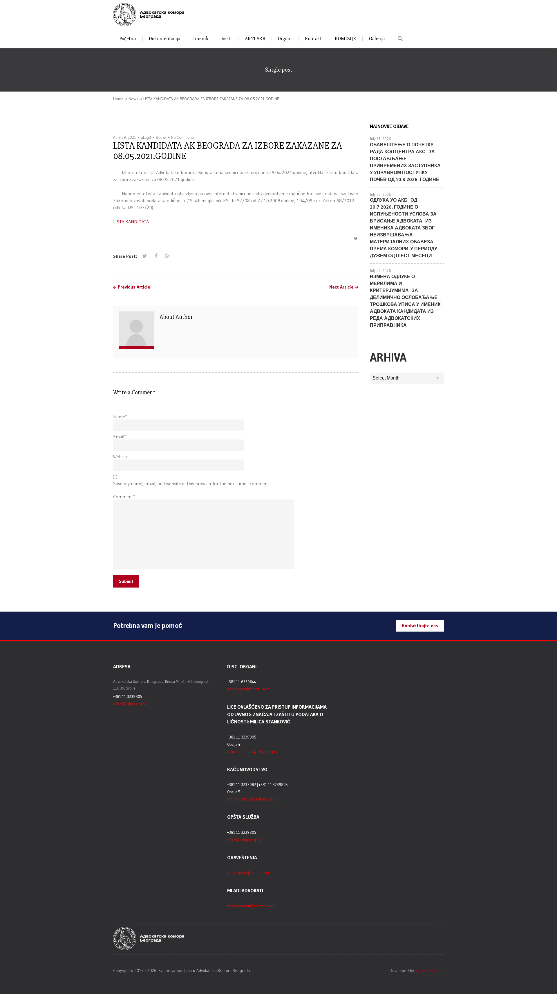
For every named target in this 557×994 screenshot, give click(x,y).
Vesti (227, 39)
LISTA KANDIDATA (131, 222)
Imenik (201, 39)
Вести (161, 137)
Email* (119, 436)
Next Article (341, 287)
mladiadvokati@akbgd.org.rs (250, 906)
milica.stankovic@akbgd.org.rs (252, 751)
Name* (120, 417)
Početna (128, 39)
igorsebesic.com (429, 970)
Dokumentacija (164, 39)
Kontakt (313, 39)
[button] (400, 38)
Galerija (377, 39)
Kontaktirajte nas (420, 625)
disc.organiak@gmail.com (248, 689)
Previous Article (134, 287)
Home (118, 98)
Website (121, 456)
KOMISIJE (345, 39)
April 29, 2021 (124, 137)
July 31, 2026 (380, 138)
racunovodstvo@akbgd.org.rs (251, 799)
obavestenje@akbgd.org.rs (249, 872)
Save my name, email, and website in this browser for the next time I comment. (191, 483)
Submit (126, 581)
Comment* (124, 496)
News (133, 98)
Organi (285, 39)
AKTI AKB (255, 39)
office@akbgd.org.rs (129, 703)
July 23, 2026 (380, 194)
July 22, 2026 (380, 270)
